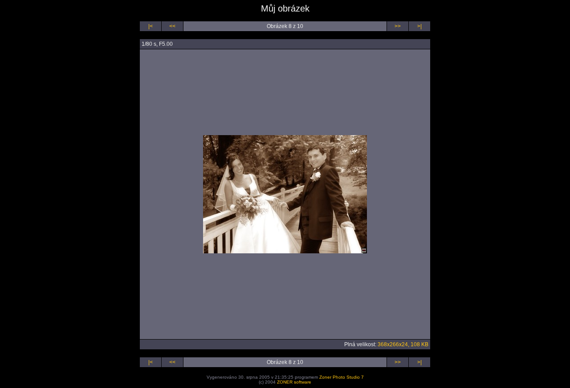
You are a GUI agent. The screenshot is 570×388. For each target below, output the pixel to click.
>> (398, 26)
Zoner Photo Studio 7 (341, 377)
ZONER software (294, 382)
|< (150, 26)
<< (172, 26)
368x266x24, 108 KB (403, 344)
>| (419, 26)
